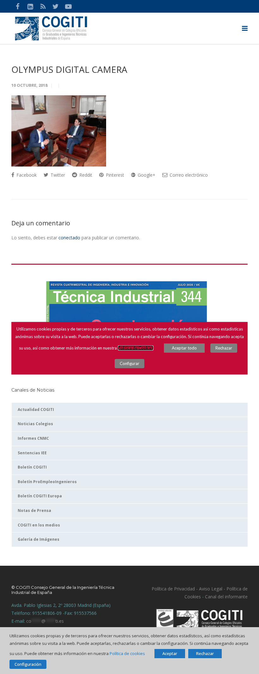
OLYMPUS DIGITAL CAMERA (69, 69)
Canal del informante (226, 597)
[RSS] (43, 6)
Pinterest (114, 175)
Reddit (85, 175)
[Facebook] (17, 6)
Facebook (26, 175)
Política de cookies (127, 653)
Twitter (57, 175)
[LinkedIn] (30, 6)
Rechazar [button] (205, 653)
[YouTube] (68, 6)
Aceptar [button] (169, 653)
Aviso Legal (210, 589)
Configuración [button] (28, 664)
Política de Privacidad (173, 589)
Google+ (145, 175)
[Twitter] (55, 6)
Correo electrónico (188, 175)
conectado (69, 238)
